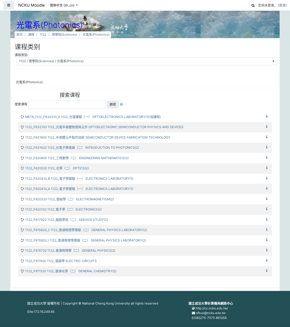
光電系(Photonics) (96, 34)
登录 (282, 5)
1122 (43, 34)
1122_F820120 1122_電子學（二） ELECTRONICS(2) (63, 209)
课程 (31, 34)
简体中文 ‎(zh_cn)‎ (62, 5)
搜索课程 (21, 104)
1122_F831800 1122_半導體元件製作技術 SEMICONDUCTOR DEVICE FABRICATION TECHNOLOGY (97, 137)
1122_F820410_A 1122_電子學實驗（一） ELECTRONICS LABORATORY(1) (79, 189)
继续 (113, 104)
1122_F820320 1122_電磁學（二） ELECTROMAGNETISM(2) (69, 199)
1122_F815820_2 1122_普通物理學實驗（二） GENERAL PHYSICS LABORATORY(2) (86, 230)
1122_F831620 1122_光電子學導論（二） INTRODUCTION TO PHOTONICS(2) (82, 148)
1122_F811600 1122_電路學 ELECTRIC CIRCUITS (61, 261)
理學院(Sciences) (64, 34)
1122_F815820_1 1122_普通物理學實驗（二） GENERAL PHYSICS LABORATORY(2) (85, 240)
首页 (19, 34)
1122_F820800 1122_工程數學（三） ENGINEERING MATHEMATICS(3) (77, 158)
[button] (253, 4)
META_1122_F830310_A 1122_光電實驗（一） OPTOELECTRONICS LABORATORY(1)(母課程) (93, 117)
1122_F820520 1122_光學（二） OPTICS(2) (57, 168)
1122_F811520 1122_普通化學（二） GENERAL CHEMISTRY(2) (70, 271)
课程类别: (21, 55)
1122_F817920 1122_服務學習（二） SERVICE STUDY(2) (66, 220)
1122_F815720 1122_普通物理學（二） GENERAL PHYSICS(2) (70, 250)
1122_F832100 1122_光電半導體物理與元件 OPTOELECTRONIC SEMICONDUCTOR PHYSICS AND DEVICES (104, 127)
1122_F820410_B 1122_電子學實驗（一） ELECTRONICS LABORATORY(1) (79, 179)
